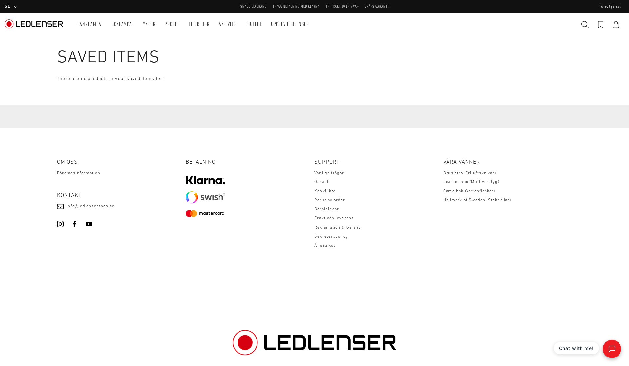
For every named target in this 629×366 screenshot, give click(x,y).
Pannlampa (89, 24)
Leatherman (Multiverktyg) (471, 182)
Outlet (254, 24)
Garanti (322, 182)
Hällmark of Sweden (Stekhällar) (477, 200)
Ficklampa (121, 24)
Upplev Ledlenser (290, 24)
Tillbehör (199, 24)
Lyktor (148, 24)
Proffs (172, 24)
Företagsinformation (78, 173)
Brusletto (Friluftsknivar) (469, 173)
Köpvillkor (325, 191)
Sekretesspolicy (331, 237)
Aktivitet (228, 24)
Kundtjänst (609, 7)
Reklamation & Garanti (338, 227)
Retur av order (329, 200)
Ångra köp (325, 245)
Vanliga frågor (329, 173)
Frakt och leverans (333, 218)
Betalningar (326, 209)
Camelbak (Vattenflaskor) (469, 191)
